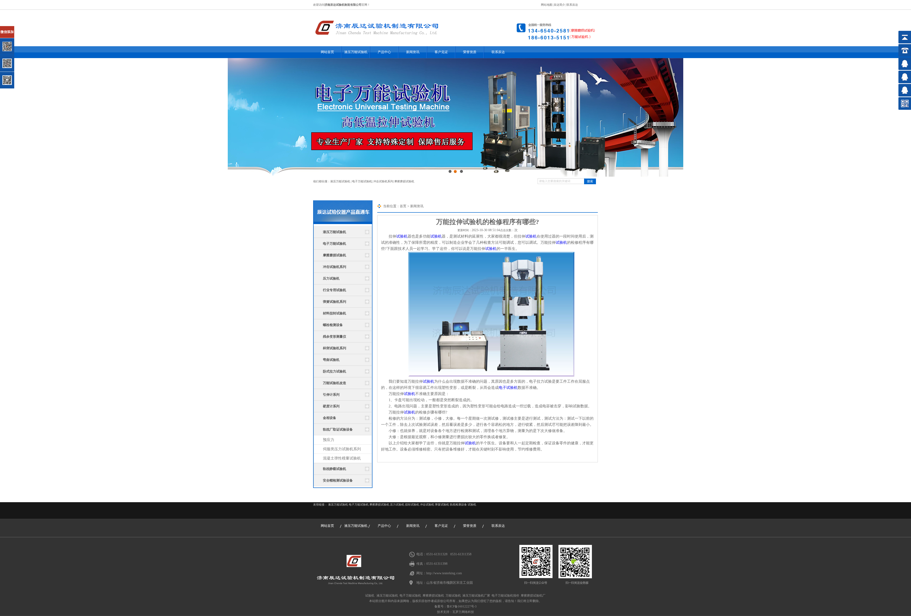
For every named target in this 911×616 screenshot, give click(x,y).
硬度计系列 (331, 406)
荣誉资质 (469, 52)
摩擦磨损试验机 (404, 181)
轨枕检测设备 (458, 504)
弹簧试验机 (442, 504)
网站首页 (327, 52)
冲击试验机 (427, 504)
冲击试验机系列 (383, 181)
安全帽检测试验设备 (338, 480)
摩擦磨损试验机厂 (533, 595)
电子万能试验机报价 (505, 595)
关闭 (24, 28)
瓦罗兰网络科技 (463, 612)
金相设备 (329, 418)
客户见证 (441, 52)
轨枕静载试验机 (334, 469)
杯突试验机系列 (334, 348)
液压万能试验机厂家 (476, 595)
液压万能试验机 (355, 52)
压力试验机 (331, 278)
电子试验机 (508, 388)
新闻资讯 (412, 52)
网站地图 (546, 4)
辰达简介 (559, 4)
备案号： (440, 606)
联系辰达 (572, 4)
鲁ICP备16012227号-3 (462, 606)
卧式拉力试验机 (334, 371)
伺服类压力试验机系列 (342, 449)
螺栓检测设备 (333, 325)
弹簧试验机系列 (334, 301)
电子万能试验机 (362, 181)
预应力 (328, 440)
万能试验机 (453, 595)
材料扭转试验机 (334, 313)
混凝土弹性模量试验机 (342, 458)
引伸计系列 (331, 394)
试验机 (402, 236)
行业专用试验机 (334, 290)
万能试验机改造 (334, 383)
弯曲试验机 (331, 360)
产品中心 (384, 52)
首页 (403, 206)
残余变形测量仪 (334, 336)
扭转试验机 (412, 504)
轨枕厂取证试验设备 (338, 429)
